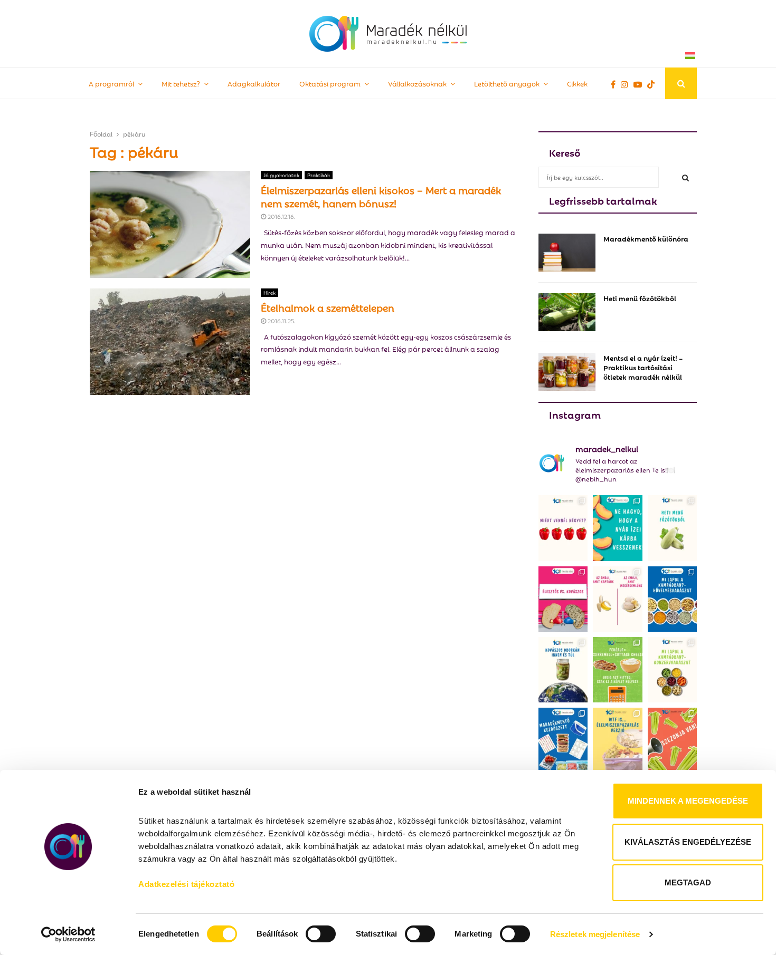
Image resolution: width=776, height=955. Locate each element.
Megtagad (688, 882)
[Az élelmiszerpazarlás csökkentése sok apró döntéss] (617, 740)
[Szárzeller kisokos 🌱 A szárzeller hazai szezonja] (672, 740)
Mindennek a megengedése (688, 800)
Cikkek (577, 83)
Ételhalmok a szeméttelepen (327, 307)
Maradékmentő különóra (645, 238)
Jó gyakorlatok (281, 175)
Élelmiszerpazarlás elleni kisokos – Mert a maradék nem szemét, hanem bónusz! (381, 195)
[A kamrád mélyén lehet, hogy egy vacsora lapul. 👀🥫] (672, 669)
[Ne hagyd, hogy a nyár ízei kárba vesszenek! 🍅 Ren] (617, 528)
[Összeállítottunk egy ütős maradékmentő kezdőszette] (563, 740)
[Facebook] (616, 84)
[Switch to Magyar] (690, 55)
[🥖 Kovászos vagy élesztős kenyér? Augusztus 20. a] (563, 599)
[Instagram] (627, 84)
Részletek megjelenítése (595, 934)
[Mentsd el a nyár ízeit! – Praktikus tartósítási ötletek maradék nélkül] (566, 372)
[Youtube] (640, 84)
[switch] (321, 933)
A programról (111, 83)
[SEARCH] (685, 177)
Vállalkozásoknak (417, 83)
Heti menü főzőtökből (639, 297)
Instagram (575, 414)
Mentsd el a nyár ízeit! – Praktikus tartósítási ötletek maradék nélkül (643, 367)
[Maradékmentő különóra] (566, 253)
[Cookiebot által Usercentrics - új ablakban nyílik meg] (68, 934)
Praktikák (318, 175)
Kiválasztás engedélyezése (687, 841)
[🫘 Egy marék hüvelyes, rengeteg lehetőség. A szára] (672, 599)
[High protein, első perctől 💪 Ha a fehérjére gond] (617, 669)
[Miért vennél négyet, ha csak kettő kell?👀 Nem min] (563, 528)
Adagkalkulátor (254, 83)
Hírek (269, 292)
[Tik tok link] (653, 84)
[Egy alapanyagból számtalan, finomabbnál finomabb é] (617, 599)
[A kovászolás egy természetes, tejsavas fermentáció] (563, 669)
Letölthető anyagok (507, 83)
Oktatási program (330, 83)
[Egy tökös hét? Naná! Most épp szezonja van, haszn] (672, 528)
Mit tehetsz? (181, 83)
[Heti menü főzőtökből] (566, 312)
